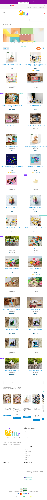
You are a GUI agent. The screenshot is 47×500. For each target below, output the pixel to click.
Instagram (5, 467)
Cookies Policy (27, 455)
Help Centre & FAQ (28, 440)
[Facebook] (8, 14)
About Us (26, 449)
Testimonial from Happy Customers (32, 439)
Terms (26, 459)
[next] (43, 407)
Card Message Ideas (28, 442)
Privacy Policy (27, 453)
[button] (43, 48)
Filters (38, 48)
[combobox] (37, 20)
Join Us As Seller (28, 451)
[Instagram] (10, 14)
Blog (25, 431)
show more (23, 46)
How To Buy (27, 435)
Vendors (26, 433)
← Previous (13, 382)
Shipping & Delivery (28, 437)
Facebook (5, 465)
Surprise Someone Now (23, 2)
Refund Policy (27, 457)
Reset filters (4, 51)
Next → (33, 382)
